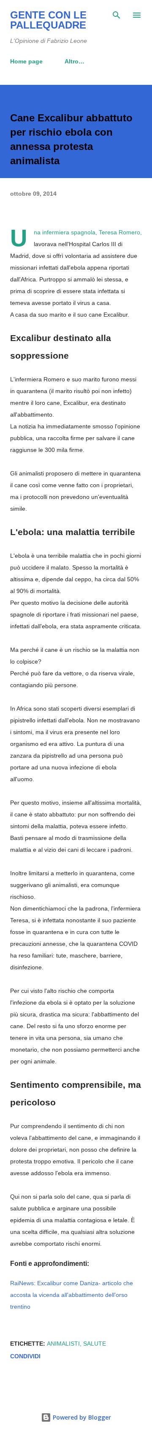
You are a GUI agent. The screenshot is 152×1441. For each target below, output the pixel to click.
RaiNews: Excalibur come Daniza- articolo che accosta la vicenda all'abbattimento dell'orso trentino (71, 1295)
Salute (94, 1343)
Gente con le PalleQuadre (48, 20)
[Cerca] (116, 15)
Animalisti (63, 1343)
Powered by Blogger (81, 1417)
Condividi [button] (25, 1356)
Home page (26, 61)
